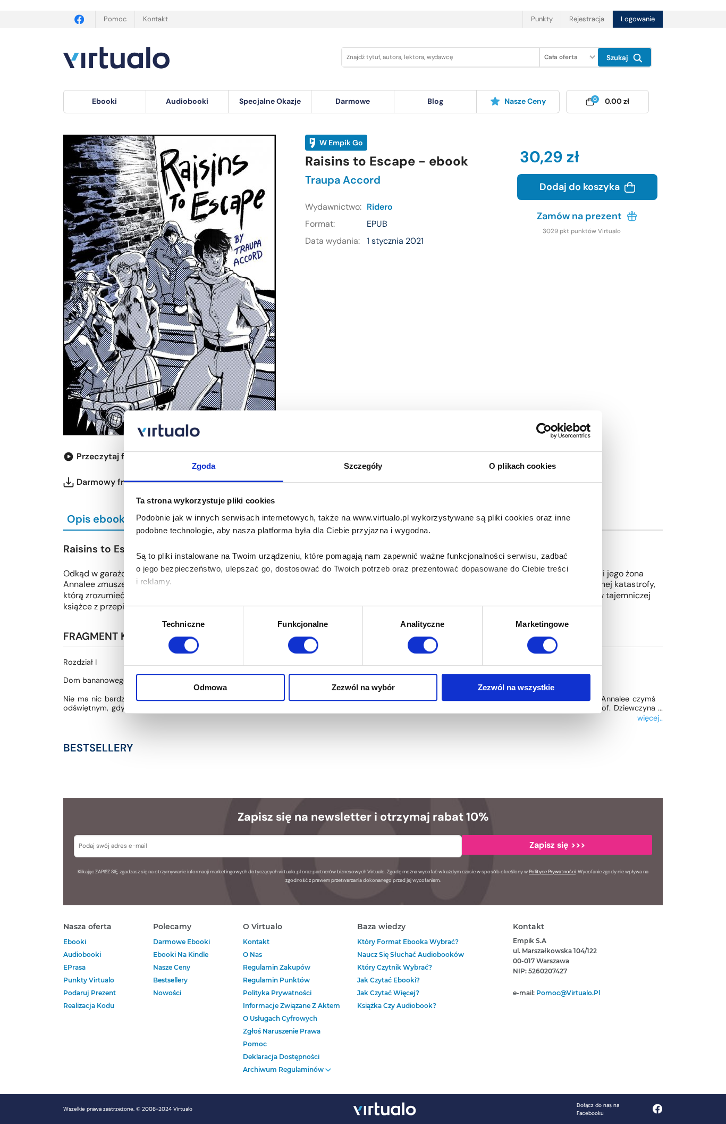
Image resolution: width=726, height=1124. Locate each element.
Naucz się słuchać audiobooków (410, 954)
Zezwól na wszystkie (516, 687)
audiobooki (82, 954)
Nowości (167, 993)
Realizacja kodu (88, 1006)
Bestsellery (170, 980)
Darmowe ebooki (181, 942)
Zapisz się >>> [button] (557, 844)
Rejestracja (586, 18)
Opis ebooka (99, 519)
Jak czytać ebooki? (388, 980)
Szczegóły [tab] (363, 465)
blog (435, 101)
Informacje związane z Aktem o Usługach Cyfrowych (291, 1012)
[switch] (303, 645)
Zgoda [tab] (204, 465)
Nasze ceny (525, 101)
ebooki (74, 942)
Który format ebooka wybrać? (408, 942)
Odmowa (210, 687)
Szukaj (618, 57)
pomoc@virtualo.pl (568, 993)
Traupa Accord (343, 180)
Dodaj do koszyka (580, 186)
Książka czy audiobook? (396, 1006)
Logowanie (638, 18)
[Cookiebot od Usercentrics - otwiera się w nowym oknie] (543, 431)
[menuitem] (104, 101)
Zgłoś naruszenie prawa (281, 1031)
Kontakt (155, 18)
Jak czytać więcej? (388, 993)
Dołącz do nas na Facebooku (598, 1109)
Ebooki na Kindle (180, 954)
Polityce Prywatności (552, 872)
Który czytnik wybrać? (394, 967)
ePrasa (74, 967)
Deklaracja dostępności (281, 1057)
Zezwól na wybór (363, 687)
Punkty (542, 18)
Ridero (380, 206)
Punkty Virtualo (88, 980)
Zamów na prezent (580, 216)
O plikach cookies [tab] (522, 465)
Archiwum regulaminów (284, 1069)
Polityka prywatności (277, 993)
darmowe (352, 101)
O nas (252, 954)
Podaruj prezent (89, 993)
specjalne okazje (270, 101)
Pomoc (115, 18)
